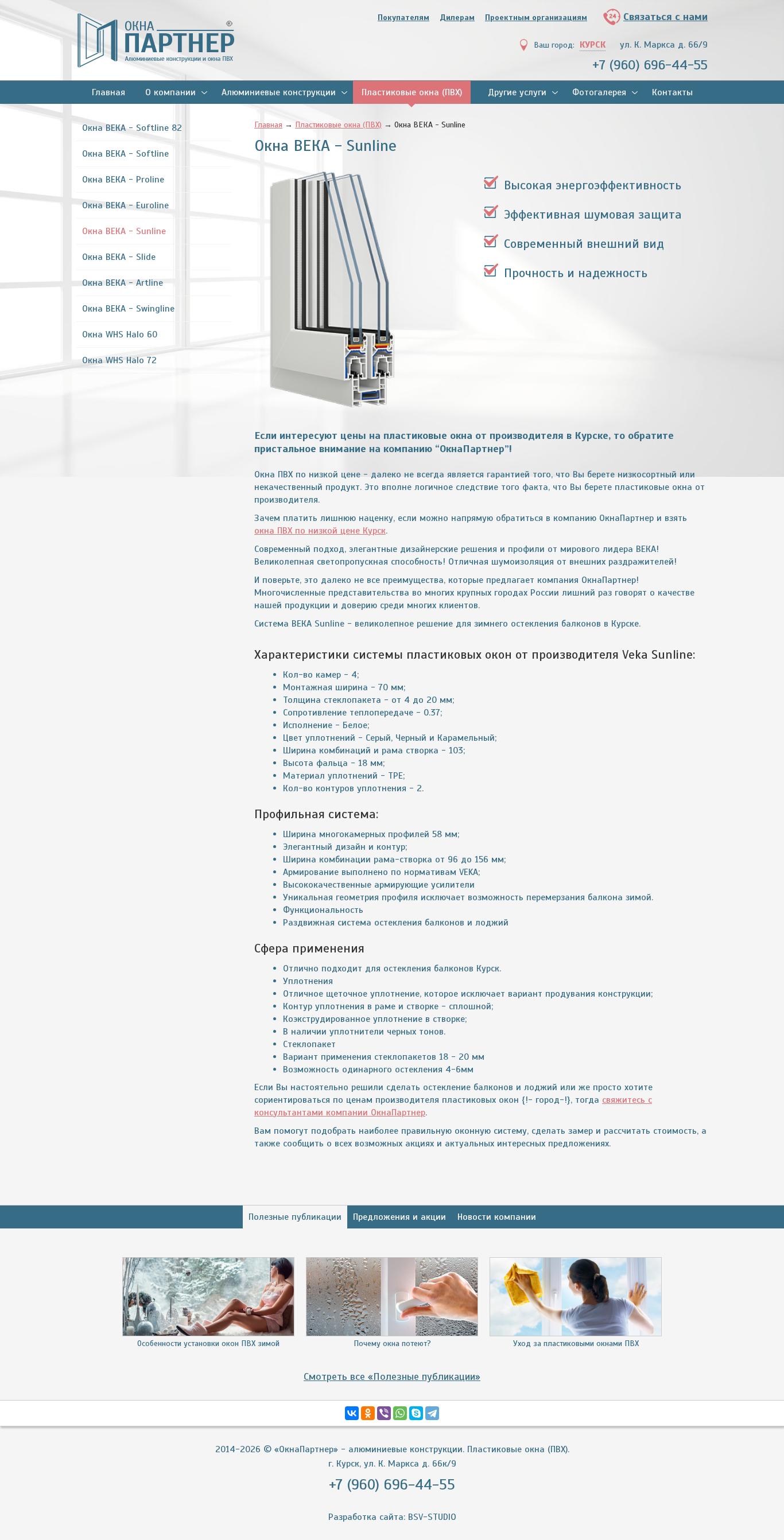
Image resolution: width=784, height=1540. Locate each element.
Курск (593, 44)
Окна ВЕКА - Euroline (125, 205)
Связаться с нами (665, 16)
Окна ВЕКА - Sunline (124, 231)
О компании (170, 92)
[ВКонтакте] (352, 1413)
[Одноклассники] (368, 1413)
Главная (108, 92)
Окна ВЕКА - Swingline (128, 308)
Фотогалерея (599, 92)
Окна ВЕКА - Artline (122, 283)
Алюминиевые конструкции (279, 92)
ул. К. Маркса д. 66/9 (664, 44)
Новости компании (496, 1217)
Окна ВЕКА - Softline (125, 154)
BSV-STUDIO (432, 1517)
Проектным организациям (536, 17)
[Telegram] (432, 1413)
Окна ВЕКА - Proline (123, 179)
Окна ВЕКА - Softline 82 (132, 128)
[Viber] (384, 1413)
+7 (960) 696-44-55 (650, 64)
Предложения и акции (399, 1217)
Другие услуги (517, 92)
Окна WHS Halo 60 (119, 334)
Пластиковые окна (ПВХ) (412, 92)
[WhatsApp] (400, 1413)
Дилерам (457, 17)
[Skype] (416, 1413)
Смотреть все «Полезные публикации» (392, 1376)
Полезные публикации (295, 1217)
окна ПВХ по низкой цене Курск (320, 530)
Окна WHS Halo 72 (119, 360)
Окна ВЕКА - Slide (119, 257)
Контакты (672, 92)
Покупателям (403, 17)
